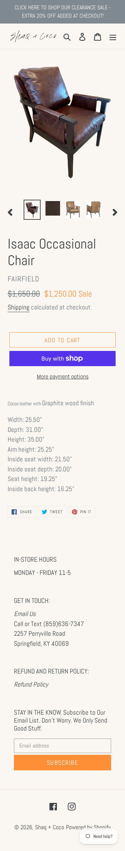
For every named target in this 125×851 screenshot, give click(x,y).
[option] (32, 209)
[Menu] (112, 36)
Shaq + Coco (49, 827)
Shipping (19, 307)
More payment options (63, 376)
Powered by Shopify (88, 827)
